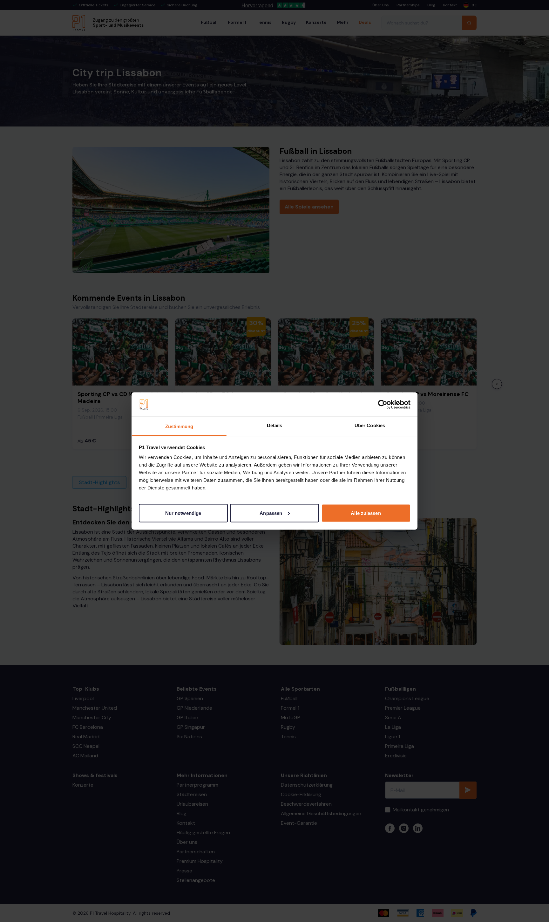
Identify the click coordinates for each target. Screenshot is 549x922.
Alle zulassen (366, 513)
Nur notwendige (183, 513)
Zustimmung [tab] (179, 426)
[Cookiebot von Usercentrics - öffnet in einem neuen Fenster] (382, 404)
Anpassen (271, 513)
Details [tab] (274, 425)
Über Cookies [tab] (370, 425)
